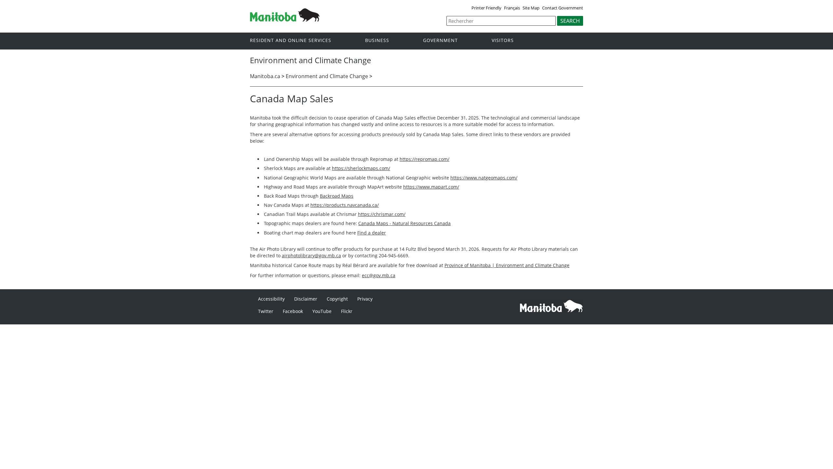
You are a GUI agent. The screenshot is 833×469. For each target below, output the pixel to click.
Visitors (503, 40)
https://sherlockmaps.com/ (361, 168)
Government (440, 40)
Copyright (337, 299)
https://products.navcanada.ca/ (344, 205)
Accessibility (271, 299)
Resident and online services (290, 40)
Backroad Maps (336, 196)
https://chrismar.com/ (381, 214)
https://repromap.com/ (424, 159)
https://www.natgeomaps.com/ (483, 178)
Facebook (293, 311)
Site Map (531, 8)
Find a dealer (371, 233)
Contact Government (562, 8)
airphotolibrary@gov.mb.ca (311, 255)
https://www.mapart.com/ (431, 187)
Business (377, 40)
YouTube (322, 311)
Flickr (346, 311)
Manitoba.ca (265, 76)
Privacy (365, 299)
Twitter (265, 311)
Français (512, 8)
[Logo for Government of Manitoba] (285, 19)
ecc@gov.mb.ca (378, 275)
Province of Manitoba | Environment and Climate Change (506, 265)
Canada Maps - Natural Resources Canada (404, 223)
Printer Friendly (486, 8)
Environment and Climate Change (327, 76)
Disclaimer (305, 299)
